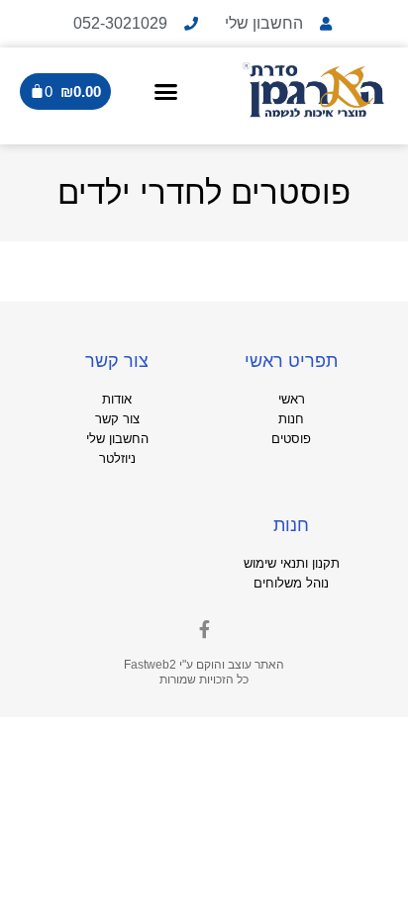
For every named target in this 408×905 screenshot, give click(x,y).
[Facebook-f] (204, 629)
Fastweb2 (150, 665)
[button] (165, 91)
